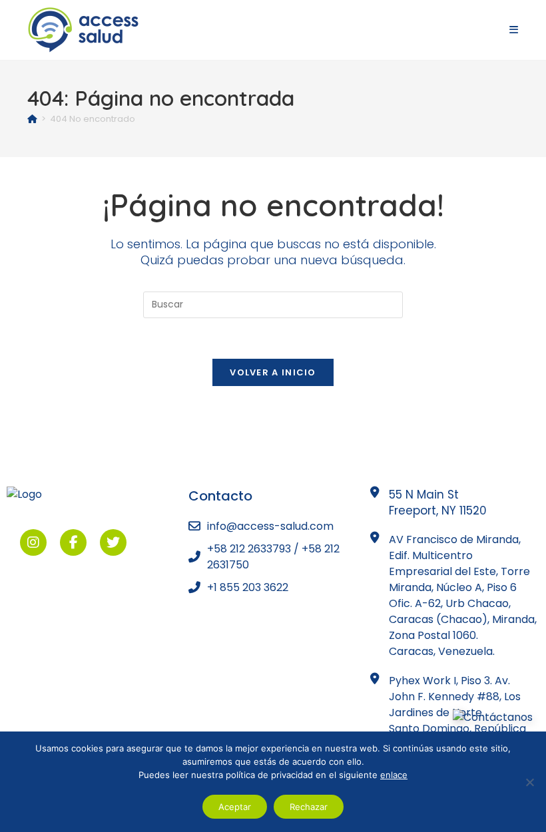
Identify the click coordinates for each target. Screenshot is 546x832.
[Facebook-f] (73, 542)
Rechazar (309, 806)
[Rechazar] (529, 782)
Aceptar (234, 806)
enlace (394, 774)
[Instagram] (33, 542)
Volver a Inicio (273, 372)
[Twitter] (113, 542)
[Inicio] (32, 118)
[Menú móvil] (514, 30)
